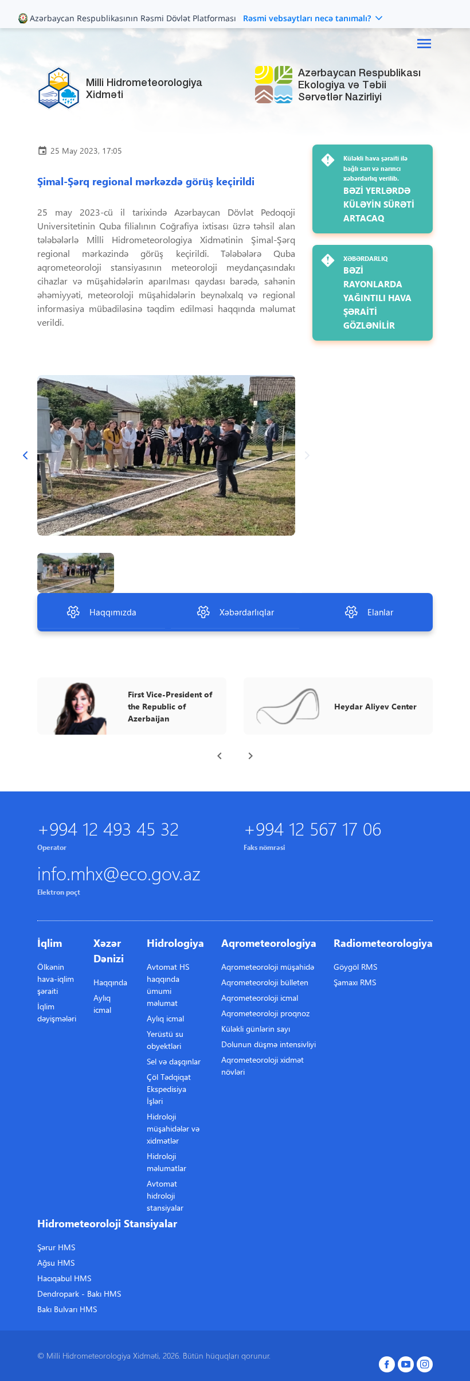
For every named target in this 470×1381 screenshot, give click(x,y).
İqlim (49, 942)
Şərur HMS (56, 1247)
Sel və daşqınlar (174, 1061)
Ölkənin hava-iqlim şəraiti (55, 978)
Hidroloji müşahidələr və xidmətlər (173, 1128)
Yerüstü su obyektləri (165, 1039)
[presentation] (219, 756)
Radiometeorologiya (383, 942)
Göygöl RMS (355, 966)
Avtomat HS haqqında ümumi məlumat (168, 984)
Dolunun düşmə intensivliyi (268, 1044)
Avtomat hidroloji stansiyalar (165, 1195)
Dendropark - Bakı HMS (79, 1293)
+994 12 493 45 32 (108, 828)
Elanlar (380, 612)
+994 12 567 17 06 (312, 828)
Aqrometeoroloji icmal (259, 997)
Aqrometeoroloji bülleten (264, 982)
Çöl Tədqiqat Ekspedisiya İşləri (169, 1088)
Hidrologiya (175, 942)
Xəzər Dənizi (108, 950)
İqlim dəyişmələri (56, 1012)
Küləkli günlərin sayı (255, 1028)
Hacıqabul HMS (64, 1278)
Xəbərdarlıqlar (247, 612)
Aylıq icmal (102, 1003)
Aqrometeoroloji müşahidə (267, 966)
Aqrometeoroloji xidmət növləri (262, 1065)
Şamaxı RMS (355, 982)
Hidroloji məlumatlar (166, 1161)
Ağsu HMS (56, 1262)
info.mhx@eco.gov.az (119, 872)
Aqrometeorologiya (268, 942)
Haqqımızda (112, 612)
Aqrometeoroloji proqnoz (265, 1013)
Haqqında (110, 982)
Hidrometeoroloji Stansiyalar (107, 1223)
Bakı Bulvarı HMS (67, 1309)
